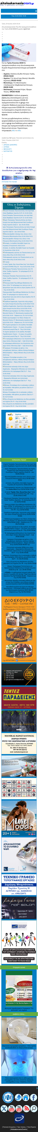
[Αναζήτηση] (33, 1108)
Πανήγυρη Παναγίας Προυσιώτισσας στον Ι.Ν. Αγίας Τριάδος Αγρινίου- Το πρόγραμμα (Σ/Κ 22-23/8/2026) (18, 278)
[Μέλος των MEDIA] (19, 1118)
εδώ (13, 130)
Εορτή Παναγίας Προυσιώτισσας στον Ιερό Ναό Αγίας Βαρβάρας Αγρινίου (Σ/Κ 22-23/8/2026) (19, 465)
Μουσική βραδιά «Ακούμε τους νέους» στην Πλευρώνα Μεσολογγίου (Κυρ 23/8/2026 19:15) (20, 478)
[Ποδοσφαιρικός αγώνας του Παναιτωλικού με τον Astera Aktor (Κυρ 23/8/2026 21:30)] (19, 254)
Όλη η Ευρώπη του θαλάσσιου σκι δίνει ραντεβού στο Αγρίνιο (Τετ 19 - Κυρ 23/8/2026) (19, 562)
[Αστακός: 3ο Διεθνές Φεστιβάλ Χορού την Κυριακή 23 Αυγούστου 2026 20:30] (19, 244)
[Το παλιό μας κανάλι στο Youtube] (11, 1108)
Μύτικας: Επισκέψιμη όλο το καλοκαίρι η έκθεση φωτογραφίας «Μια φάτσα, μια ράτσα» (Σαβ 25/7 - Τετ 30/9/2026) (18, 394)
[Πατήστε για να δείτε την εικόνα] (19, 52)
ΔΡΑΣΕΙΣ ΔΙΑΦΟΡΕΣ (10, 145)
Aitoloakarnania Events (19, 1129)
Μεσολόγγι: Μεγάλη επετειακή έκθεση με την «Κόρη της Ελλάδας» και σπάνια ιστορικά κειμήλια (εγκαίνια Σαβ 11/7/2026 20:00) (20, 582)
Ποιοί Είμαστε (31, 1127)
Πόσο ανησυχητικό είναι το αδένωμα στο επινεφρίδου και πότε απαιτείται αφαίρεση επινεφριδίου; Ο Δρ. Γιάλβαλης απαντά (19, 1080)
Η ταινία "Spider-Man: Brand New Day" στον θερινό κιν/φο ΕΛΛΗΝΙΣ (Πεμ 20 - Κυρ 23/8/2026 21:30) (20, 494)
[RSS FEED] (26, 1108)
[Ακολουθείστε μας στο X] (4, 1108)
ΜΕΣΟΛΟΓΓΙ (8, 149)
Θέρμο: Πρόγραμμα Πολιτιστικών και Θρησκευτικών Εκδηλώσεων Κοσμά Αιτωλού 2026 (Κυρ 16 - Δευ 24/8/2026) (19, 568)
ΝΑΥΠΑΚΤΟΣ (8, 151)
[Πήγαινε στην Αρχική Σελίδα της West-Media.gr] (8, 1097)
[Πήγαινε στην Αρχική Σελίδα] (25, 1097)
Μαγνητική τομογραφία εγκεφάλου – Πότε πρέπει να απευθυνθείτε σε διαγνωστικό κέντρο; (19, 1047)
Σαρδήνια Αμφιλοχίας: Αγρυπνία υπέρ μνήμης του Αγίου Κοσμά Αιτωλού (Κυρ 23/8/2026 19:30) (20, 514)
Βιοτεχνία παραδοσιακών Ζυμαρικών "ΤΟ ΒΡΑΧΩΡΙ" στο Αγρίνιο (19, 1009)
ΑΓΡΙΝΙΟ (6, 147)
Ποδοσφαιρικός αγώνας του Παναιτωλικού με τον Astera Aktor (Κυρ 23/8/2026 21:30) (20, 488)
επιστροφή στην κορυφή (9, 182)
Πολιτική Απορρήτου (9, 1127)
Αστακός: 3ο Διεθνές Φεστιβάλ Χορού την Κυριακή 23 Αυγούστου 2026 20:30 (20, 484)
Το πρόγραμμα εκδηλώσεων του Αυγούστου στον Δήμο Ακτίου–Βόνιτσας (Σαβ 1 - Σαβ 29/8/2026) (20, 535)
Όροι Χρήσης (21, 1127)
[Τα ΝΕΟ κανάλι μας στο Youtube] (19, 1108)
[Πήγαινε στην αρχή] (18, 1097)
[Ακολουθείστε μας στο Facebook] (33, 1097)
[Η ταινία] (6, 262)
